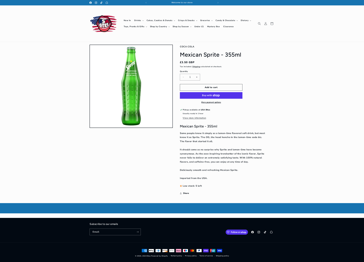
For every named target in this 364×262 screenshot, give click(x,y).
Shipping (196, 66)
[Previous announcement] (146, 2)
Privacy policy (191, 256)
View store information (194, 118)
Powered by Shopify (159, 256)
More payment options (211, 102)
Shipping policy (222, 256)
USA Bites (146, 256)
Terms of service (206, 256)
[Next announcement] (218, 2)
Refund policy (176, 256)
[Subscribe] (137, 232)
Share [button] (186, 193)
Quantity (184, 71)
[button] (139, 20)
